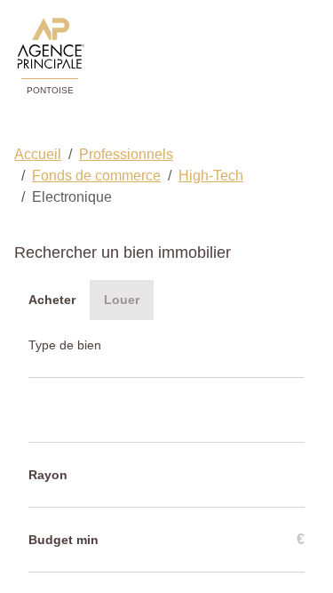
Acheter (51, 299)
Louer (121, 299)
